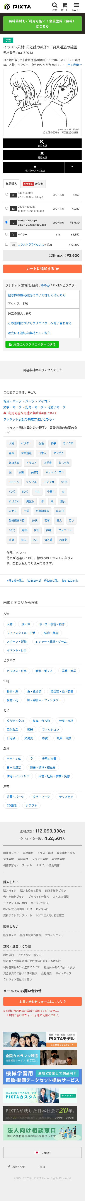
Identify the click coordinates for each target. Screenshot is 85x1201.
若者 (47, 520)
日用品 (11, 738)
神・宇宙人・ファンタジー (44, 700)
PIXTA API (42, 909)
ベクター (26, 443)
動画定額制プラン (13, 896)
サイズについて (40, 903)
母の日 (60, 511)
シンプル (31, 482)
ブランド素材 (40, 859)
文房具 (28, 738)
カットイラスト (55, 472)
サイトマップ (63, 973)
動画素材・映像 (66, 853)
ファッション (50, 729)
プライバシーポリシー (31, 955)
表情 (21, 472)
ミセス (13, 511)
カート (64, 9)
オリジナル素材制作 (48, 865)
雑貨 (45, 738)
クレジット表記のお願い (17, 979)
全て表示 (73, 64)
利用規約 (8, 955)
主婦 (26, 511)
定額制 (33, 184)
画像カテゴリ (11, 853)
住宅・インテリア (18, 776)
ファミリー (64, 530)
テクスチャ (66, 796)
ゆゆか (45, 285)
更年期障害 (42, 511)
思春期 (63, 539)
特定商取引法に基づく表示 (59, 967)
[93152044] (61, 580)
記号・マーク (34, 407)
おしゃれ (64, 462)
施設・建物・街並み (43, 767)
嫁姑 (24, 530)
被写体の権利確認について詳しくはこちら (37, 295)
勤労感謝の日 (17, 520)
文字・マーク (12, 407)
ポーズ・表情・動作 (52, 624)
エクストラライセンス (31, 244)
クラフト (31, 805)
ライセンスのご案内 (15, 903)
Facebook (17, 1167)
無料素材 (23, 859)
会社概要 (46, 973)
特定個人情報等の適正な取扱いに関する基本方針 (32, 961)
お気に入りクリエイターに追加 (34, 344)
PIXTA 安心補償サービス (17, 909)
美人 (59, 520)
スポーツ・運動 (17, 641)
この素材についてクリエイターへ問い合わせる (40, 323)
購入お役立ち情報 (30, 890)
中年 (37, 491)
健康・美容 (51, 633)
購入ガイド (9, 890)
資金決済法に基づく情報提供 (20, 973)
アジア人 (58, 453)
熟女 (63, 501)
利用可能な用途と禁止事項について (32, 413)
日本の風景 (14, 767)
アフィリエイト (54, 935)
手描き (35, 472)
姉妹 (48, 530)
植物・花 (12, 700)
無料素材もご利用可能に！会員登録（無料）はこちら (42, 23)
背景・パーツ (12, 401)
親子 (53, 443)
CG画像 (12, 805)
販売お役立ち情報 (30, 935)
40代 (12, 491)
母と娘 (48, 539)
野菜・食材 (66, 720)
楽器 (30, 729)
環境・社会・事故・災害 (54, 776)
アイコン (44, 401)
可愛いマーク (56, 407)
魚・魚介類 (34, 691)
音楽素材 (8, 859)
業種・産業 (69, 671)
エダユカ (49, 482)
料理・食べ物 (41, 720)
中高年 (51, 491)
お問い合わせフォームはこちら (41, 1002)
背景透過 (26, 453)
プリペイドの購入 (38, 896)
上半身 (48, 462)
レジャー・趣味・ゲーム (51, 641)
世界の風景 (49, 758)
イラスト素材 (45, 853)
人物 (11, 443)
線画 (11, 453)
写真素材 (28, 853)
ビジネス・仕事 (17, 671)
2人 (35, 539)
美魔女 (30, 501)
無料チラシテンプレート (17, 915)
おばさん (14, 501)
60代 (34, 520)
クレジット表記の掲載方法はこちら (28, 419)
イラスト (31, 462)
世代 (36, 530)
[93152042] (25, 580)
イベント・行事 (17, 650)
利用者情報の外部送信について (21, 967)
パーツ (29, 401)
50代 (25, 491)
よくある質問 (61, 896)
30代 (64, 482)
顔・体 (26, 624)
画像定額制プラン (55, 890)
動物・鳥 (12, 691)
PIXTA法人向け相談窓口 (50, 915)
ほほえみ (14, 462)
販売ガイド (9, 935)
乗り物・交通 (15, 720)
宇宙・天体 (14, 758)
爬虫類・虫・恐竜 (62, 691)
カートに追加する (40, 269)
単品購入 (11, 183)
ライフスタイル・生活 (21, 633)
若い (71, 520)
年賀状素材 (58, 859)
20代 (12, 530)
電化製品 (12, 729)
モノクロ (68, 443)
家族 (11, 539)
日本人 (42, 453)
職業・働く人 (44, 671)
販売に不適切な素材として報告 (29, 333)
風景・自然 (64, 738)
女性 (41, 443)
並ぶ (23, 539)
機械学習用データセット (17, 865)
